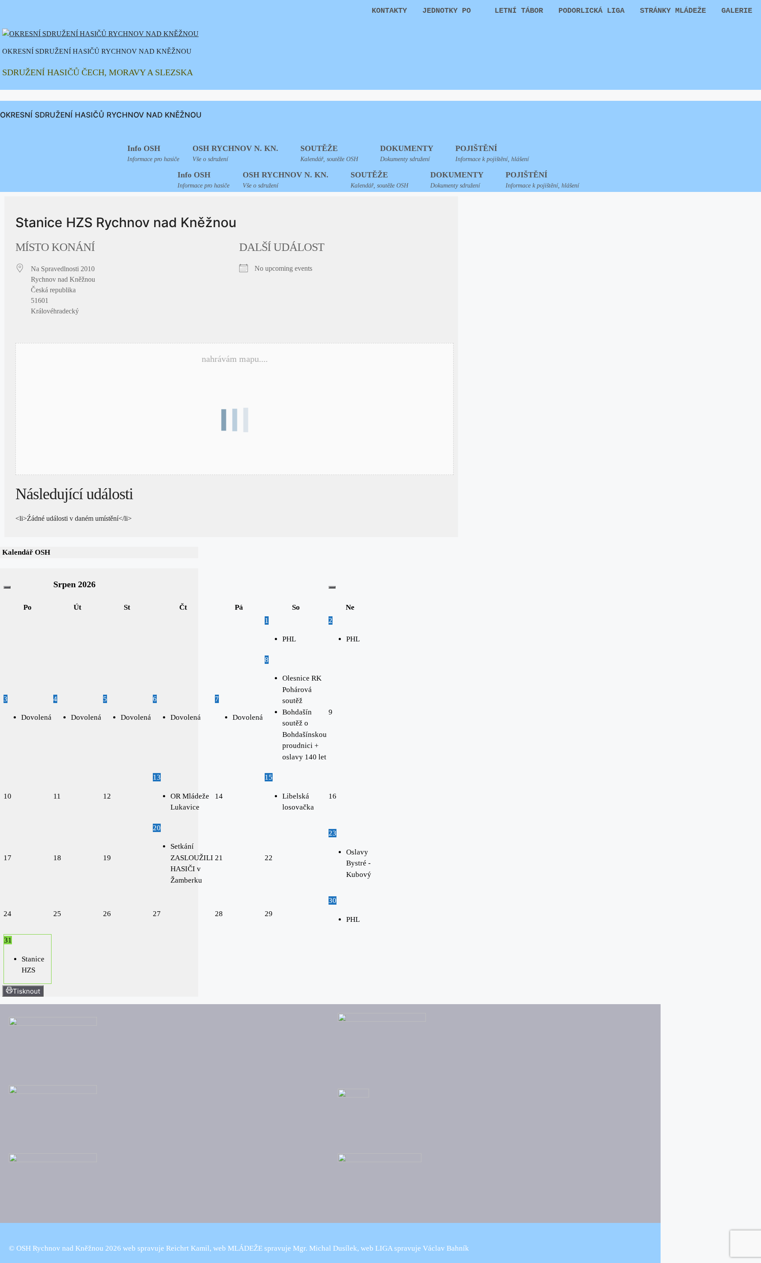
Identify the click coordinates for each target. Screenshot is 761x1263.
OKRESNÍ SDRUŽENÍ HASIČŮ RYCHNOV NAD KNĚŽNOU (97, 51)
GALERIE (736, 11)
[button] (240, 152)
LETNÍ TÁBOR (519, 11)
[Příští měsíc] (332, 587)
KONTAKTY (389, 11)
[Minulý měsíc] (7, 587)
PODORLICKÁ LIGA (591, 11)
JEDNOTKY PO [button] (446, 11)
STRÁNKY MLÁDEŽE (673, 11)
